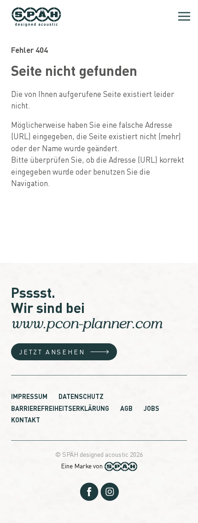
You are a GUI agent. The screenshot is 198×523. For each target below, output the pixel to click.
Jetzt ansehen (52, 351)
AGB (126, 408)
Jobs (151, 408)
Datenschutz (81, 396)
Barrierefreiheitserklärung (60, 408)
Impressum (29, 396)
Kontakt (25, 419)
